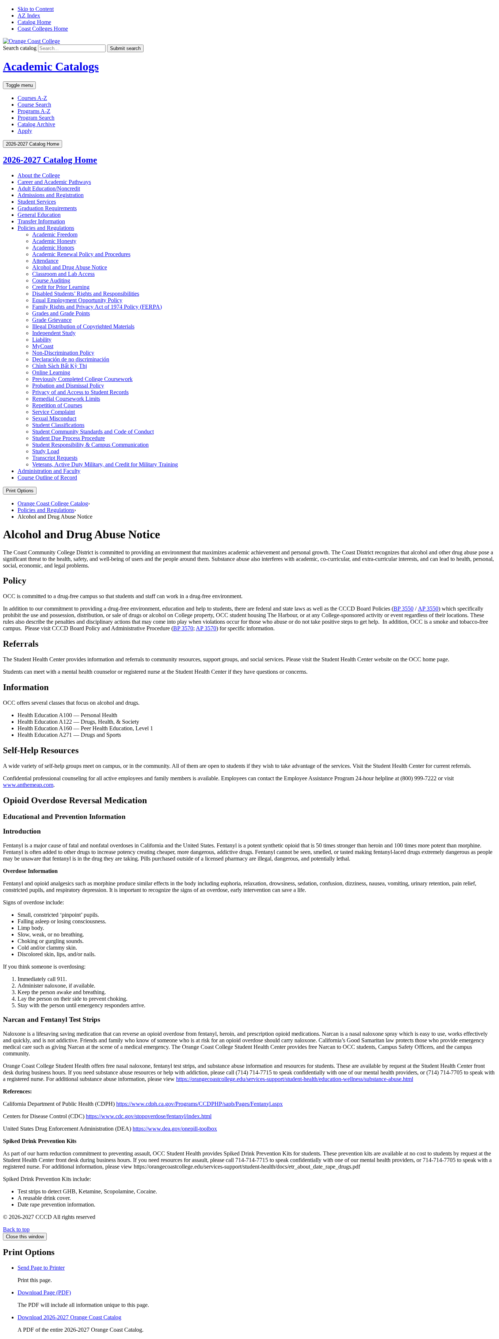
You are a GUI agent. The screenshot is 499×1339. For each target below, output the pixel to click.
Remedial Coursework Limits (66, 399)
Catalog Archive (36, 124)
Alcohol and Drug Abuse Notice (69, 267)
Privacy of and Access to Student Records (80, 392)
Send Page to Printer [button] (41, 1268)
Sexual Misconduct (54, 418)
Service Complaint (53, 412)
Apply (25, 131)
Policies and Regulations (46, 228)
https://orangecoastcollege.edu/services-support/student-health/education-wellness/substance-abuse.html (294, 1079)
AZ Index (29, 15)
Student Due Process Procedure (68, 438)
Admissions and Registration (51, 195)
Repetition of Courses (57, 405)
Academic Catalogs (51, 66)
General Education (39, 215)
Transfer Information (41, 221)
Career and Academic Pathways (54, 182)
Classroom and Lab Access (63, 274)
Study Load (45, 451)
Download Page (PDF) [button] (44, 1292)
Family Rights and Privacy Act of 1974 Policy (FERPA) (97, 307)
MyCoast (42, 346)
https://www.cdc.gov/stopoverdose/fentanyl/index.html (149, 1116)
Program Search (36, 118)
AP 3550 (428, 608)
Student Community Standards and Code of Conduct (93, 431)
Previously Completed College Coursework (82, 379)
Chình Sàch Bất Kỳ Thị (59, 366)
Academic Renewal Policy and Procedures (81, 254)
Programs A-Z (34, 111)
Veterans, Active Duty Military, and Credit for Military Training (105, 464)
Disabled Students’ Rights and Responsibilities (85, 293)
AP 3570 (206, 628)
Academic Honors (53, 248)
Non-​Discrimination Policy (63, 353)
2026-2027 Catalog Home (50, 160)
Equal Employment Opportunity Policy (77, 300)
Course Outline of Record (47, 477)
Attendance (45, 261)
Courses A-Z (32, 98)
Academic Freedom (54, 234)
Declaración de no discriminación (70, 359)
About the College (39, 175)
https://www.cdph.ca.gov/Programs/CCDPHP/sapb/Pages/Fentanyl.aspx (199, 1104)
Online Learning (51, 372)
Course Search (34, 104)
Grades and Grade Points (61, 313)
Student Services (37, 202)
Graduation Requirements (47, 208)
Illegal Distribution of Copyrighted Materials (83, 326)
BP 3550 (403, 608)
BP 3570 (183, 628)
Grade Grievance (52, 320)
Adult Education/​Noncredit (49, 188)
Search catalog (20, 48)
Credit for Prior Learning (60, 287)
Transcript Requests (54, 458)
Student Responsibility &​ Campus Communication (90, 445)
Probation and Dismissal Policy (68, 385)
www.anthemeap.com (28, 785)
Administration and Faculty (49, 471)
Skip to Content (36, 9)
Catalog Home (34, 22)
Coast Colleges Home (43, 29)
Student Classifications (58, 425)
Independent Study (54, 333)
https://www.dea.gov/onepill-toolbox (175, 1129)
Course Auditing (51, 280)
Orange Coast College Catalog (53, 503)
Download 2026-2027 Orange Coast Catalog (69, 1317)
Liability (42, 339)
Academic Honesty (54, 241)
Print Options (20, 490)
